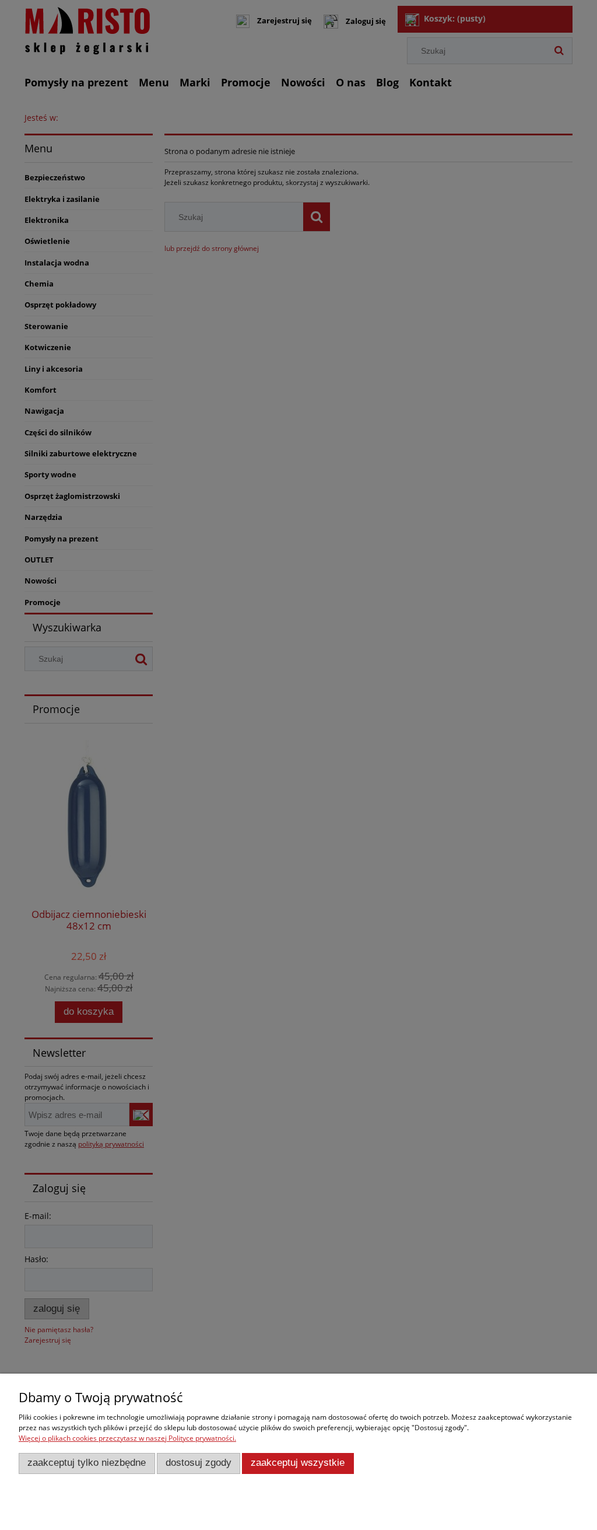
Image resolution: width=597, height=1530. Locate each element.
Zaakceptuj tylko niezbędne (86, 1462)
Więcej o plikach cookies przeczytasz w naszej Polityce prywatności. (127, 1438)
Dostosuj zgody (198, 1462)
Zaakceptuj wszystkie (298, 1462)
